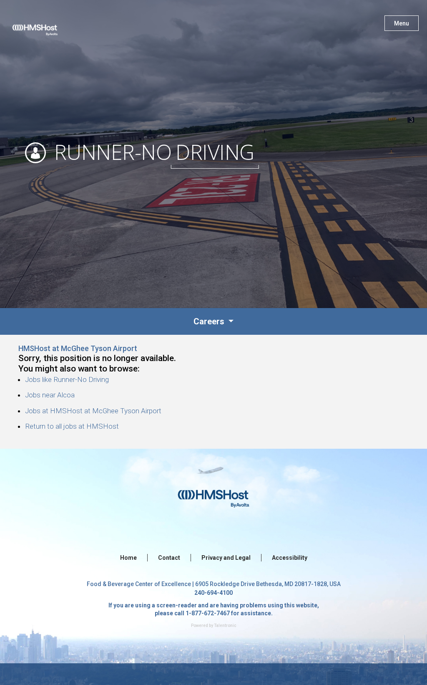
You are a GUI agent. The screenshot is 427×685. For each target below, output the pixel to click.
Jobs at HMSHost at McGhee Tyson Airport (93, 411)
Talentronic (225, 625)
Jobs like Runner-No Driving (67, 379)
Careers (209, 321)
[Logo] (43, 25)
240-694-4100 (213, 592)
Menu (401, 23)
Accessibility (289, 557)
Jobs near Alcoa (50, 395)
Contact (169, 557)
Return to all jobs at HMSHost (72, 426)
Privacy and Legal (226, 557)
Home (128, 557)
